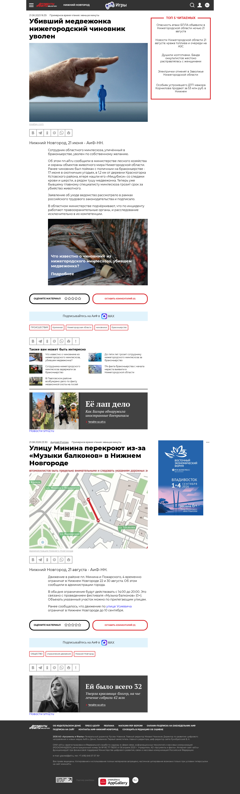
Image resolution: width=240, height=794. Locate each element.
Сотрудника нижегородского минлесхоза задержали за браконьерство (62, 369)
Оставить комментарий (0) (120, 299)
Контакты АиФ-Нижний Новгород (98, 729)
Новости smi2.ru (41, 431)
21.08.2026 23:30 (38, 442)
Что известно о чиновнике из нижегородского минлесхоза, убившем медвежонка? (91, 261)
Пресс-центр (92, 726)
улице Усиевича (119, 606)
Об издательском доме (67, 726)
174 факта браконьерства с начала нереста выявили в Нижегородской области (124, 369)
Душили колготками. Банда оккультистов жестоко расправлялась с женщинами (180, 58)
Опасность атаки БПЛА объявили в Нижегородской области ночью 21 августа (181, 28)
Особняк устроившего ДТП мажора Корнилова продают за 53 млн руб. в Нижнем (180, 88)
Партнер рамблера (85, 780)
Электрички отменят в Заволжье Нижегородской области (181, 73)
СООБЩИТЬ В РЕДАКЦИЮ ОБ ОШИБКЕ (142, 729)
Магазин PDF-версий (130, 726)
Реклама (109, 726)
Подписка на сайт (63, 729)
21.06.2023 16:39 (37, 15)
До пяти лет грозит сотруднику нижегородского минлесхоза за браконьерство (123, 357)
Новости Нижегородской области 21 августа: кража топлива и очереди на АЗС (181, 43)
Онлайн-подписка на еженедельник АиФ (171, 726)
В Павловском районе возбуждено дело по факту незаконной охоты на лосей (61, 381)
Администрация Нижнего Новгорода (51, 550)
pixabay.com (36, 124)
